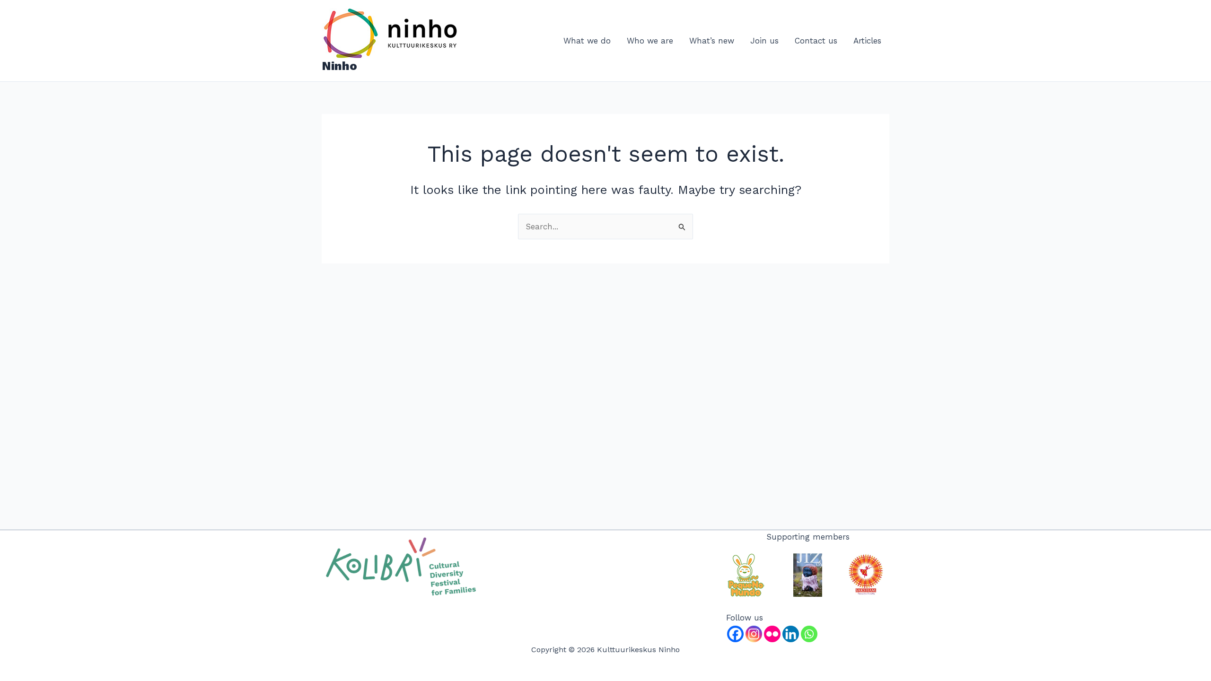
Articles (867, 40)
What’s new (711, 40)
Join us (764, 40)
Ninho (339, 66)
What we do (587, 40)
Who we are (650, 40)
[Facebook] (735, 634)
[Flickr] (772, 634)
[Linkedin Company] (790, 634)
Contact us (816, 40)
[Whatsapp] (809, 634)
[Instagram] (754, 634)
